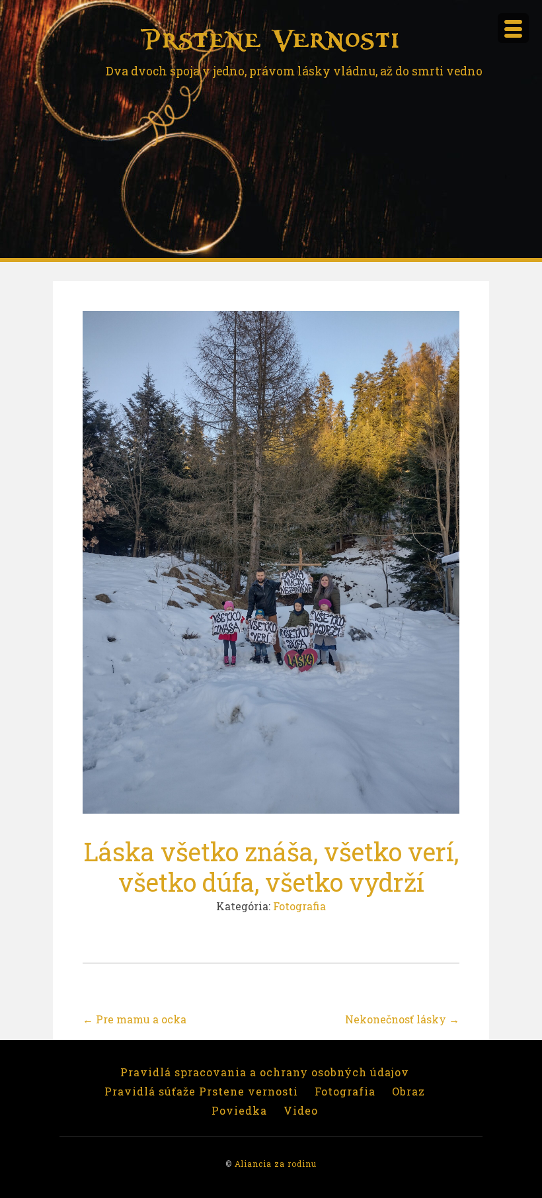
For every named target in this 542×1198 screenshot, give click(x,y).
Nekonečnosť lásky (402, 1019)
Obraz (408, 1091)
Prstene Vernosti (271, 40)
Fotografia (299, 906)
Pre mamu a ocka (134, 1019)
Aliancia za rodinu (276, 1163)
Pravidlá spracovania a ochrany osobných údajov (264, 1072)
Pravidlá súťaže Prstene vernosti (201, 1091)
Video (301, 1110)
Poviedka (239, 1110)
